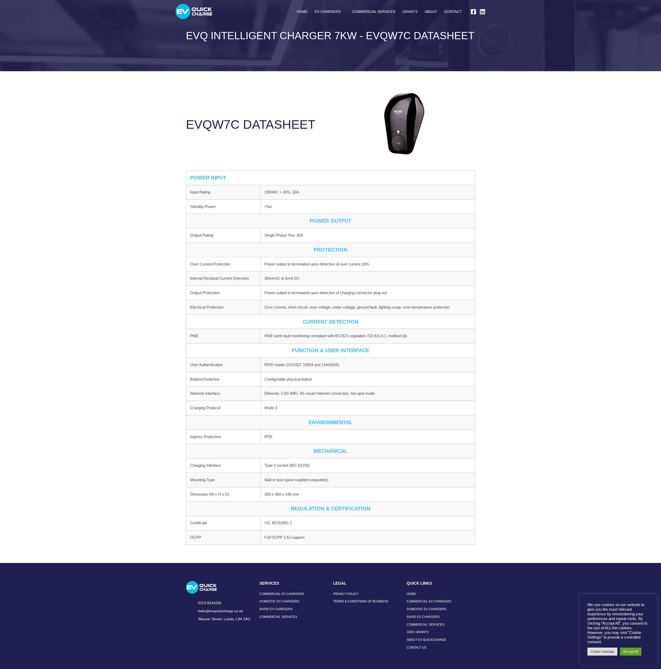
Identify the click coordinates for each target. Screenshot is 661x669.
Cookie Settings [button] (602, 652)
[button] (343, 11)
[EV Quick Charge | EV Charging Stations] (194, 11)
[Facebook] (473, 12)
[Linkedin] (482, 12)
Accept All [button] (630, 652)
